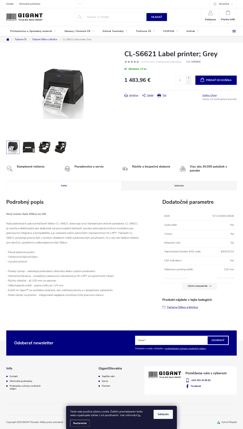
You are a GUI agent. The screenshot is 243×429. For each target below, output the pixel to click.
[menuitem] (33, 31)
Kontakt (10, 3)
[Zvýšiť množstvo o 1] (188, 78)
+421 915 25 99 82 (201, 380)
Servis (105, 381)
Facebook (196, 386)
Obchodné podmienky (29, 3)
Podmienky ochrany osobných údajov (25, 387)
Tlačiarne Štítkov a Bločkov (182, 307)
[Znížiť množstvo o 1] (188, 82)
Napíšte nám (108, 376)
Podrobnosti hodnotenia (168, 61)
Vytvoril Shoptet (229, 422)
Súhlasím (163, 414)
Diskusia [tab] (179, 185)
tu (139, 415)
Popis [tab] (64, 185)
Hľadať (156, 17)
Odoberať (217, 340)
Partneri (106, 386)
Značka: (209, 95)
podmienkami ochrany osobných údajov (185, 348)
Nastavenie (80, 423)
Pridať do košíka (218, 80)
